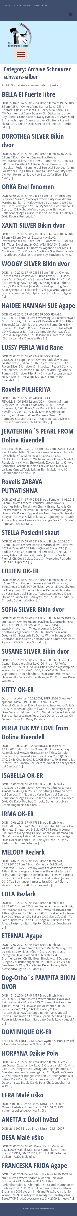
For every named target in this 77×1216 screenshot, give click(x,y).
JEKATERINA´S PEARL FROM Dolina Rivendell (38, 435)
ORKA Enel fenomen (28, 186)
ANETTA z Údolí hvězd (30, 1119)
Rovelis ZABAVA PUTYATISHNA (22, 486)
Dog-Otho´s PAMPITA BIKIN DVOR (38, 982)
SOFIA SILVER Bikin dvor (33, 609)
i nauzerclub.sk (35, 5)
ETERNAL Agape (22, 935)
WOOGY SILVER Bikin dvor (36, 263)
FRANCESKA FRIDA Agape (34, 1165)
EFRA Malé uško (23, 1094)
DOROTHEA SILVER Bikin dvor (33, 140)
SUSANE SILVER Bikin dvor (35, 651)
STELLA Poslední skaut (30, 532)
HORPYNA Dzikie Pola (30, 1053)
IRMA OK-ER (18, 813)
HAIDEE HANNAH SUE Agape (38, 305)
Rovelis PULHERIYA (26, 389)
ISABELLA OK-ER (22, 775)
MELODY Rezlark (23, 852)
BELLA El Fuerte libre (28, 94)
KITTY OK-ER (18, 689)
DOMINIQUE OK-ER (27, 1031)
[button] (70, 14)
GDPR (52, 1208)
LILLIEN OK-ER (20, 570)
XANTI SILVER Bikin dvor (33, 225)
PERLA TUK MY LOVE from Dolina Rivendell (35, 732)
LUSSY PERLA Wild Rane (32, 347)
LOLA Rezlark (19, 893)
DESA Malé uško (23, 1137)
